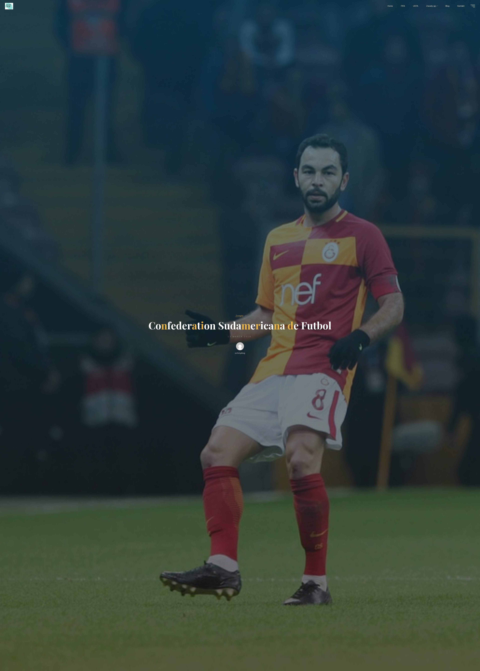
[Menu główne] (472, 6)
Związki (239, 315)
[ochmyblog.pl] (9, 6)
